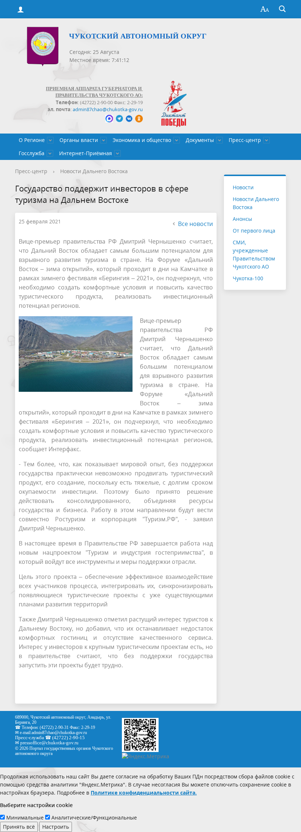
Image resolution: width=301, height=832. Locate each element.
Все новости (195, 224)
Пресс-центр (245, 139)
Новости (243, 187)
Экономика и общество (142, 139)
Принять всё (19, 826)
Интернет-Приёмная (85, 153)
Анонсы (242, 218)
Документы (200, 139)
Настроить (55, 826)
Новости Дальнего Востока (94, 171)
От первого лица (254, 230)
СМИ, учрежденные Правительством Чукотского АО (254, 254)
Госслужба (31, 153)
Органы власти (78, 139)
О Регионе (32, 139)
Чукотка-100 (248, 278)
